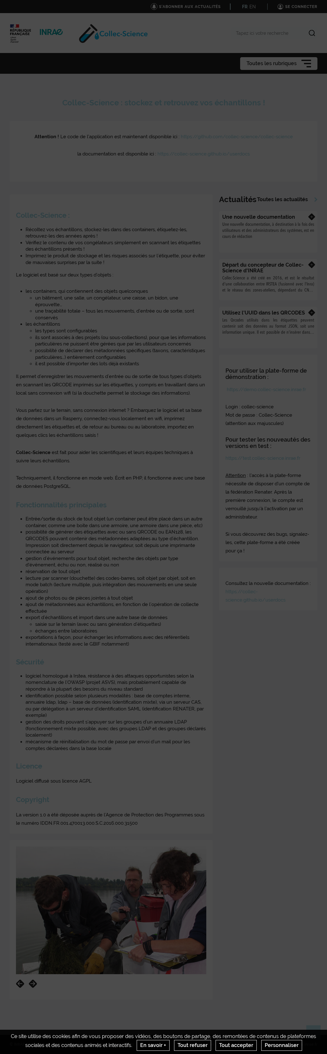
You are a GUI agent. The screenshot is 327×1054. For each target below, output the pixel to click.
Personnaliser (282, 1045)
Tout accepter (236, 1045)
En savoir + (153, 1045)
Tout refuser (193, 1045)
